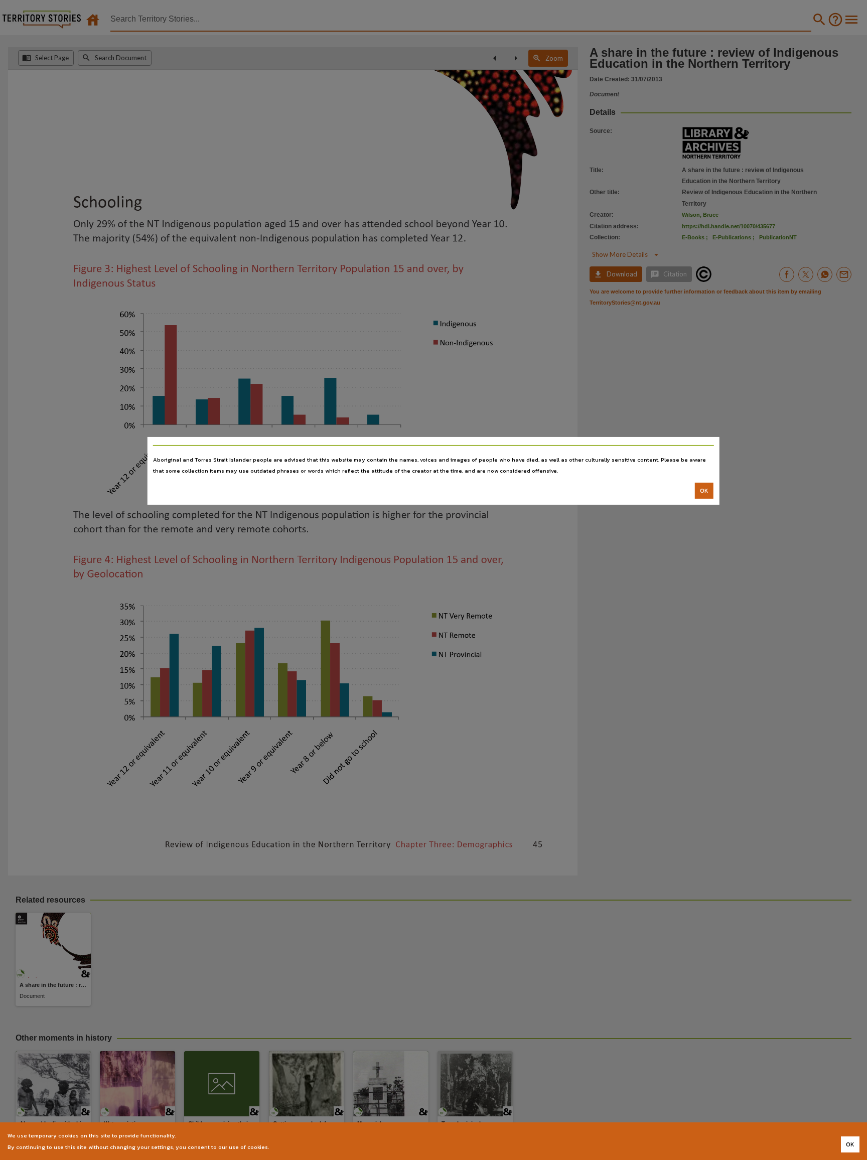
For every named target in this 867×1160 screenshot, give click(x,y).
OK (704, 490)
